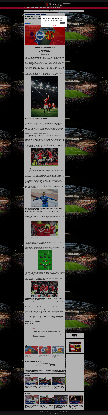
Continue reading (54, 25)
